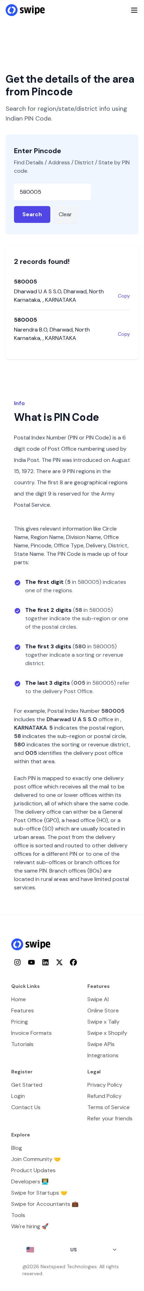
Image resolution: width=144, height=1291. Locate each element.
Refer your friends (109, 1118)
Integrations (102, 1055)
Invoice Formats (31, 1033)
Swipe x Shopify (107, 1033)
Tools (18, 1215)
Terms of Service (108, 1107)
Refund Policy (104, 1096)
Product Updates (33, 1170)
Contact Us (26, 1107)
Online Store (103, 1010)
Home (18, 999)
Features (22, 1010)
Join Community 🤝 (36, 1159)
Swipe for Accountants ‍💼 (45, 1204)
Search (32, 214)
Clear (65, 214)
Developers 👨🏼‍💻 (30, 1181)
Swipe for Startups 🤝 (39, 1192)
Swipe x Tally (103, 1021)
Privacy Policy (104, 1084)
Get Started (26, 1084)
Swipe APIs (101, 1044)
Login (18, 1096)
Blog (16, 1148)
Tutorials (22, 1044)
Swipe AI (98, 999)
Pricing (19, 1021)
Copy (124, 296)
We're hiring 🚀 (30, 1226)
